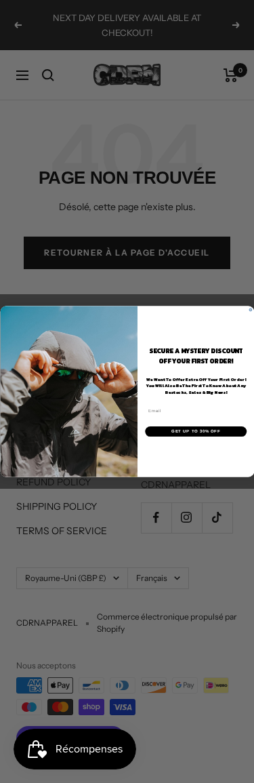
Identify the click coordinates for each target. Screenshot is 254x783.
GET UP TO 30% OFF (195, 431)
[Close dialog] (250, 309)
